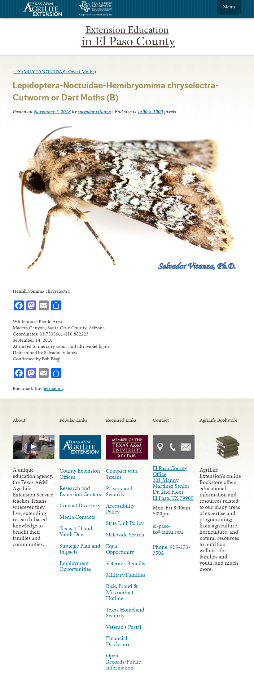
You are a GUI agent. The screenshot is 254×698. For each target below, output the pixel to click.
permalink (52, 388)
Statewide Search (125, 534)
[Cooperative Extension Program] (112, 9)
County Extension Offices (79, 473)
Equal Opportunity (120, 549)
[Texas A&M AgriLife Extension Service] (47, 10)
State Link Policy (124, 523)
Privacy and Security (119, 491)
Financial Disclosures (119, 641)
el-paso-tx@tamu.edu (168, 529)
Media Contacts (77, 517)
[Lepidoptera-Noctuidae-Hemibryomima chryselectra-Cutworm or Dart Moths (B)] (125, 271)
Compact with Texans (122, 474)
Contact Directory (79, 505)
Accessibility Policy (120, 508)
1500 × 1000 (150, 111)
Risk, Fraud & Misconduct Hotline (122, 592)
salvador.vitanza (94, 111)
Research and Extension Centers (80, 491)
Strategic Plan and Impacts (79, 548)
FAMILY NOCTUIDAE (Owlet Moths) (54, 71)
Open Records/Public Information (123, 661)
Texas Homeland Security (125, 612)
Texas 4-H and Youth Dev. (75, 531)
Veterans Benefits (125, 563)
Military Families (125, 575)
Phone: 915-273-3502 (171, 550)
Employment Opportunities (75, 566)
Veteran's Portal (123, 627)
